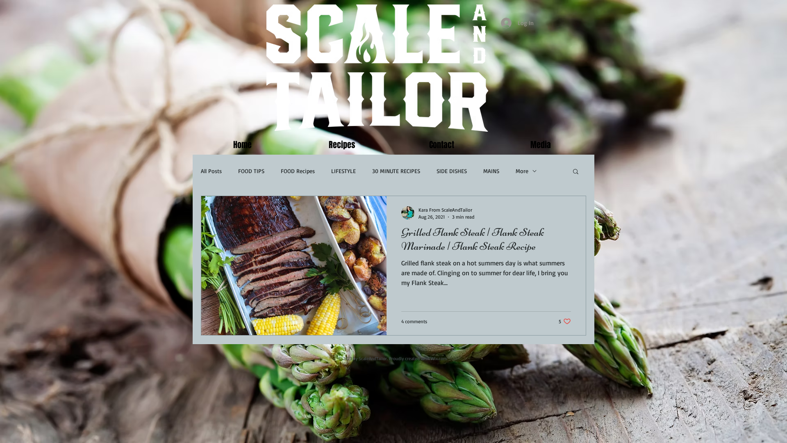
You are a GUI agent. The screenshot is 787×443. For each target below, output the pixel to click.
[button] (576, 172)
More (522, 170)
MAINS (491, 170)
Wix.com (439, 358)
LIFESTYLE (343, 170)
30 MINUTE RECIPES (396, 170)
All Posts (211, 170)
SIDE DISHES (452, 170)
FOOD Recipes (298, 170)
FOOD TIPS (251, 170)
